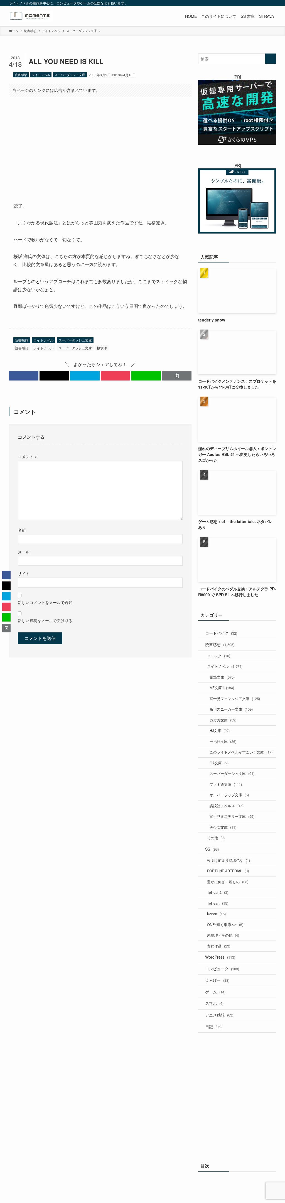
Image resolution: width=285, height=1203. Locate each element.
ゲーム (215, 992)
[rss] (258, 3)
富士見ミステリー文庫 (232, 816)
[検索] (272, 3)
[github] (250, 3)
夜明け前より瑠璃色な (228, 860)
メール (24, 551)
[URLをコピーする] (176, 375)
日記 (213, 1026)
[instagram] (243, 3)
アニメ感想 (219, 1015)
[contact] (265, 3)
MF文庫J (222, 687)
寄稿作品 (218, 946)
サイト (24, 573)
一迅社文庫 (223, 741)
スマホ (214, 1003)
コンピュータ (222, 968)
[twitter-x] (236, 3)
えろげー (217, 980)
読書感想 (21, 74)
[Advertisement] (100, 145)
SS (212, 849)
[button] (23, 375)
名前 (22, 530)
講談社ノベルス (227, 805)
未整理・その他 (223, 935)
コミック (218, 655)
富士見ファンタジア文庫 (235, 698)
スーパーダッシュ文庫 (70, 74)
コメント (27, 456)
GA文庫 (219, 762)
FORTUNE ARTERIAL (228, 870)
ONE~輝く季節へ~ (225, 924)
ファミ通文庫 (226, 784)
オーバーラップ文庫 (229, 794)
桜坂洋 (102, 347)
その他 (216, 837)
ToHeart (217, 903)
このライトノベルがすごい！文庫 (241, 752)
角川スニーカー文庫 (231, 709)
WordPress (220, 957)
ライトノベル (41, 74)
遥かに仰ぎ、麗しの (227, 881)
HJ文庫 (220, 730)
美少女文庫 (223, 827)
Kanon (216, 913)
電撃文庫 (222, 677)
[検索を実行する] (270, 58)
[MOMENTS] (31, 16)
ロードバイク (221, 633)
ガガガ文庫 (223, 720)
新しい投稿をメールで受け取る (45, 620)
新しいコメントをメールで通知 (45, 602)
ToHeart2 (217, 892)
